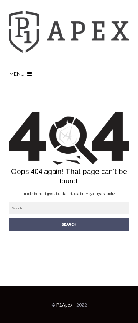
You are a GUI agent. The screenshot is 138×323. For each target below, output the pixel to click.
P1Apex (64, 305)
